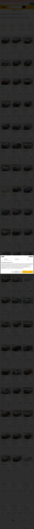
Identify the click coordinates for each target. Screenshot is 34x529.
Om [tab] (28, 259)
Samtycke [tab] (5, 259)
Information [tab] (17, 259)
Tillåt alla (27, 271)
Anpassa (16, 271)
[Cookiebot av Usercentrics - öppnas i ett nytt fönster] (29, 256)
